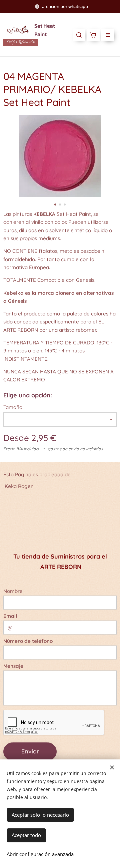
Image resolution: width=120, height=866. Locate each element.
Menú (107, 35)
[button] (79, 35)
